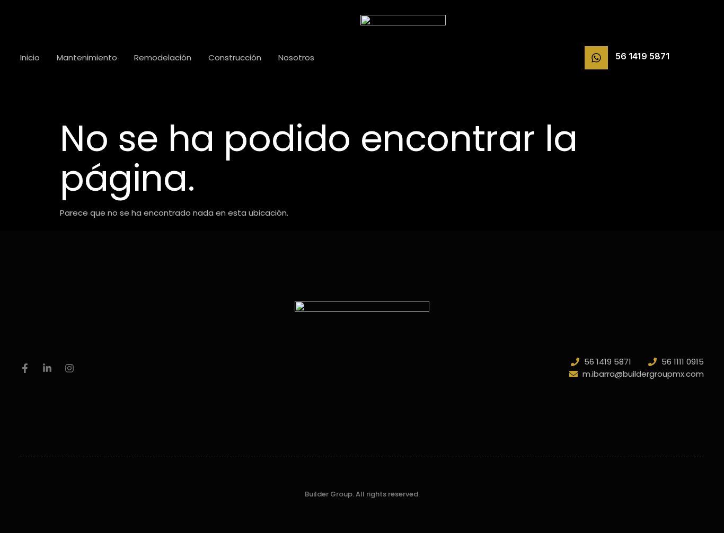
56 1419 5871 (642, 56)
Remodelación (162, 57)
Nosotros (296, 57)
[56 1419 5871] (596, 57)
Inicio (30, 57)
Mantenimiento (87, 57)
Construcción (234, 57)
